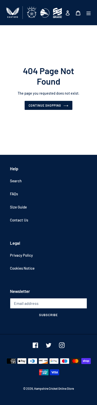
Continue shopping (45, 105)
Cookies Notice (22, 268)
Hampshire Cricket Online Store (54, 388)
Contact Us (19, 220)
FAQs (14, 194)
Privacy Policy (21, 255)
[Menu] (88, 12)
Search (16, 181)
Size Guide (18, 207)
